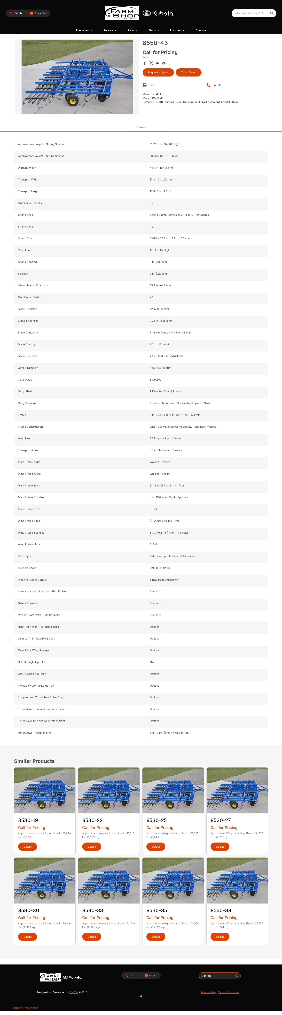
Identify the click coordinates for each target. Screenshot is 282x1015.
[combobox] (254, 13)
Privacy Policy (208, 992)
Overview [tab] (141, 127)
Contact (201, 30)
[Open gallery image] (77, 77)
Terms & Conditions (228, 992)
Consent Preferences (25, 1007)
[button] (16, 13)
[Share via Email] (158, 63)
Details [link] (28, 846)
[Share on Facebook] (145, 63)
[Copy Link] (164, 63)
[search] (272, 13)
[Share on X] (151, 63)
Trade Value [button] (188, 72)
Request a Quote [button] (158, 72)
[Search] (237, 975)
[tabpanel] (77, 77)
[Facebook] (141, 996)
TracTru (73, 992)
